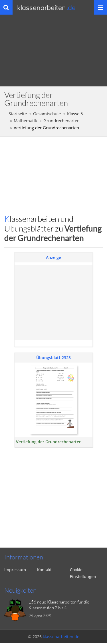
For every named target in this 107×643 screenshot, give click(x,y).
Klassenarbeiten (46, 7)
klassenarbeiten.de (61, 636)
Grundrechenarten (61, 121)
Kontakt (44, 569)
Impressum (15, 569)
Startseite (18, 114)
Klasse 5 (75, 114)
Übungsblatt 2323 (53, 357)
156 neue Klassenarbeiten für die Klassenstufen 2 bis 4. (59, 604)
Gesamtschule (47, 114)
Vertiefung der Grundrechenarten (49, 441)
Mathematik (25, 121)
